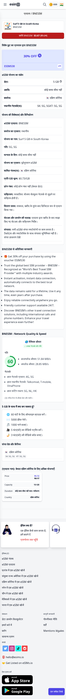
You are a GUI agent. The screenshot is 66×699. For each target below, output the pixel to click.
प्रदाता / (28, 13)
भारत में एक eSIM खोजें (13, 605)
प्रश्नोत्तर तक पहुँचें (29, 539)
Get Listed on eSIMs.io (17, 663)
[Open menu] (5, 4)
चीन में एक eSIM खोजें (12, 593)
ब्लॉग (4, 631)
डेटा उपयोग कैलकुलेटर (12, 619)
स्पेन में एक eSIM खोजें (12, 587)
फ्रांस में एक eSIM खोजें (13, 570)
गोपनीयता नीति (50, 619)
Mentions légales (53, 631)
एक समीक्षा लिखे (56, 691)
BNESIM (37, 13)
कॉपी (59, 66)
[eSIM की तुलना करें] (44, 4)
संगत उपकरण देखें (12, 237)
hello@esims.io (13, 657)
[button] (33, 346)
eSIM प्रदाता (8, 564)
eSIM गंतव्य (7, 558)
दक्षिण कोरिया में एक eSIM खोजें (16, 582)
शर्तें (44, 625)
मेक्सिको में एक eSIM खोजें (14, 599)
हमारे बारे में (7, 625)
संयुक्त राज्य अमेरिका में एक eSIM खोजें (20, 576)
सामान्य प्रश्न (8, 636)
